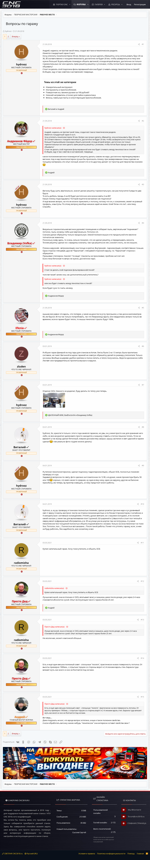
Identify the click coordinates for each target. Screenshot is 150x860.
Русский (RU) (32, 853)
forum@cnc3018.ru (135, 816)
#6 (143, 346)
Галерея (99, 4)
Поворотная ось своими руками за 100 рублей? (67, 92)
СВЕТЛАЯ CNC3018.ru (13, 853)
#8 (143, 427)
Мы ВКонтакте (134, 809)
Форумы (81, 4)
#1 (143, 44)
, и (70, 415)
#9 (143, 465)
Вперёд (15, 36)
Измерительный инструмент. (59, 87)
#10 (142, 504)
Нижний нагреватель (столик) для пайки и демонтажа (71, 95)
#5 (143, 308)
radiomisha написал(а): (55, 588)
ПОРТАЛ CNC (62, 4)
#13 (142, 619)
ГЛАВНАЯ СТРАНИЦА (136, 823)
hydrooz (8, 31)
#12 (142, 581)
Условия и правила (87, 853)
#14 (142, 658)
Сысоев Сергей (79, 832)
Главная (140, 853)
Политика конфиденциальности (111, 853)
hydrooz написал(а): (53, 128)
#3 (143, 184)
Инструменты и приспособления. (61, 89)
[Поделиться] (139, 44)
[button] (69, 4)
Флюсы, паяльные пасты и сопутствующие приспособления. (73, 97)
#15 (142, 697)
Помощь (131, 853)
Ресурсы (115, 4)
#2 (143, 121)
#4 (143, 223)
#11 (142, 542)
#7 (143, 385)
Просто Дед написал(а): (55, 626)
